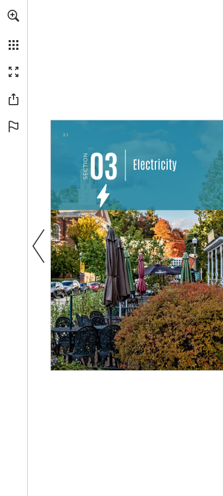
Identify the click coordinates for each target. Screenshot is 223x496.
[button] (13, 15)
